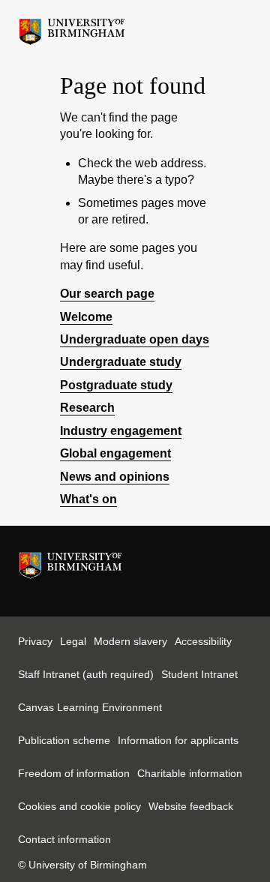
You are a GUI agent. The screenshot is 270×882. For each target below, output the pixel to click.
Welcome (86, 316)
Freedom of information (74, 773)
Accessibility (203, 641)
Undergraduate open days (134, 339)
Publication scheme (64, 740)
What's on (88, 499)
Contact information (64, 839)
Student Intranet (199, 674)
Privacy (35, 641)
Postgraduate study (116, 385)
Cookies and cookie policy (79, 806)
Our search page (107, 293)
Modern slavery (130, 641)
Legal (73, 641)
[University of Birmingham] (72, 27)
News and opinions (115, 476)
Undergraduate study (121, 362)
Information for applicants (178, 740)
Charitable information (189, 773)
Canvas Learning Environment (90, 707)
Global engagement (115, 453)
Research (87, 407)
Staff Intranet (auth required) (86, 674)
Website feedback (190, 806)
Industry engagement (121, 430)
